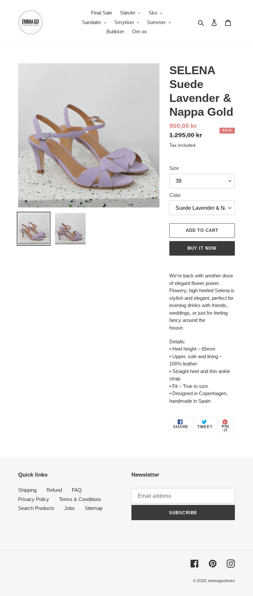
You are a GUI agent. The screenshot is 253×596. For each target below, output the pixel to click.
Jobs (69, 508)
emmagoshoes (221, 581)
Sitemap (93, 508)
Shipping (27, 490)
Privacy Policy (33, 499)
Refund (54, 490)
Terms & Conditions (80, 499)
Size (174, 168)
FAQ (77, 490)
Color (175, 195)
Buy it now (201, 248)
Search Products (36, 508)
